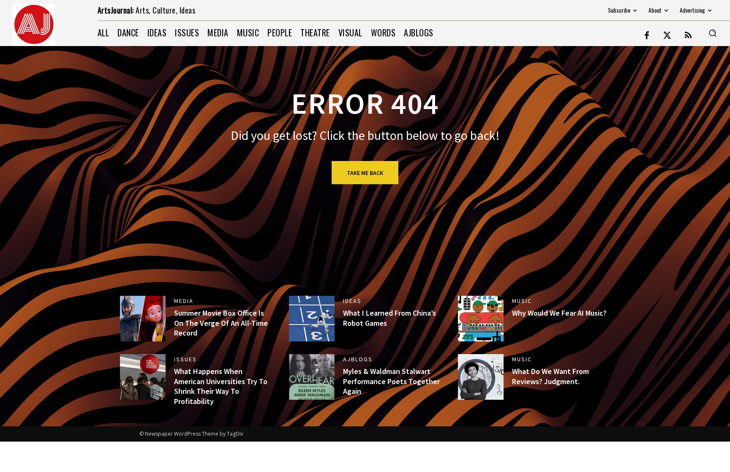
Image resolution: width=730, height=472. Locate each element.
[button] (712, 33)
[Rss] (688, 36)
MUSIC (522, 301)
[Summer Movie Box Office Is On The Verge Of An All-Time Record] (143, 318)
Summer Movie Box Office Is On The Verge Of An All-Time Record (221, 323)
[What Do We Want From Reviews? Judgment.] (481, 377)
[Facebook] (646, 36)
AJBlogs (358, 359)
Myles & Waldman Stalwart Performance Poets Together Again (391, 381)
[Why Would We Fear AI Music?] (481, 318)
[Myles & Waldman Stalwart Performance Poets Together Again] (312, 377)
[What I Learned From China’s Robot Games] (312, 318)
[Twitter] (667, 36)
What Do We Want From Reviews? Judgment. (550, 376)
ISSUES (185, 359)
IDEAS (352, 301)
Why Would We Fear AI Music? (559, 313)
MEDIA (183, 301)
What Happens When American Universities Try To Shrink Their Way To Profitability (220, 386)
